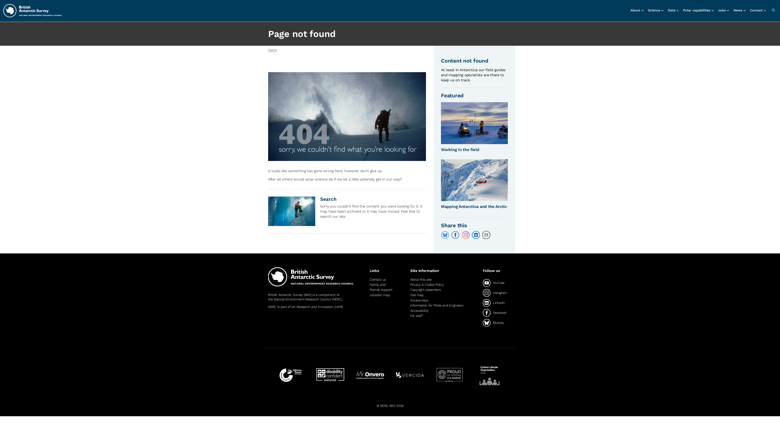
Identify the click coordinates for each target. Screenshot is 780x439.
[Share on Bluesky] (445, 235)
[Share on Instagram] (466, 235)
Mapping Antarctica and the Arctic (474, 206)
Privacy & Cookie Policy (427, 285)
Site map (417, 295)
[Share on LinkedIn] (476, 235)
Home (272, 50)
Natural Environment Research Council (302, 299)
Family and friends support (381, 287)
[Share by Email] (486, 235)
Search (328, 199)
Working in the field (460, 149)
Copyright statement (425, 290)
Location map (380, 295)
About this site (421, 279)
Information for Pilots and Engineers (437, 305)
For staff (416, 316)
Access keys (419, 300)
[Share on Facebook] (455, 235)
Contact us (378, 279)
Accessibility (419, 311)
